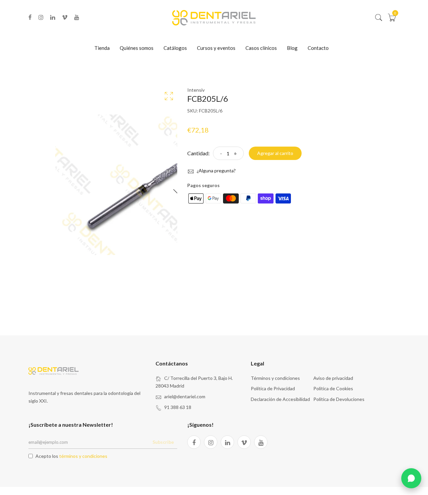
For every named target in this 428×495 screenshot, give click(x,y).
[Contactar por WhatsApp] (411, 478)
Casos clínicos (261, 48)
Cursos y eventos (216, 48)
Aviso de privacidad (333, 378)
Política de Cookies (333, 388)
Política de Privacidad (273, 388)
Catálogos (175, 48)
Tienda (102, 48)
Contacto (318, 48)
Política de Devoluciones (338, 399)
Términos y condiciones (275, 378)
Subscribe (163, 442)
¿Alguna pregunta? (216, 170)
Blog (292, 48)
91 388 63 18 (177, 407)
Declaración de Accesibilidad (280, 399)
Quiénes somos (136, 48)
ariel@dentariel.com (184, 396)
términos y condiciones (83, 456)
